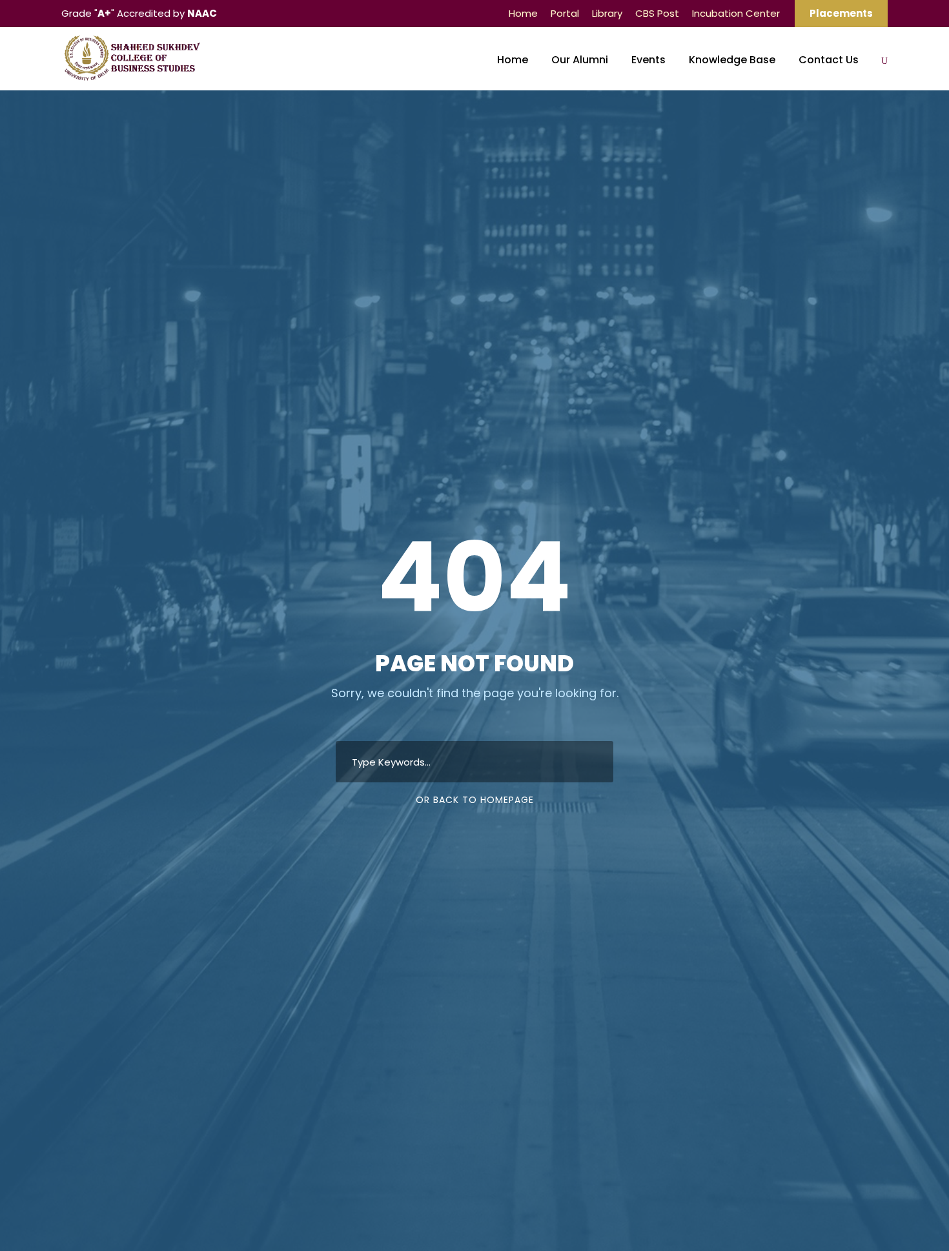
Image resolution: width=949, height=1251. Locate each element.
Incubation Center (736, 13)
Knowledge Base (732, 59)
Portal (565, 13)
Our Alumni (579, 59)
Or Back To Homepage (475, 799)
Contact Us (829, 59)
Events (648, 59)
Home (523, 13)
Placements (841, 13)
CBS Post (657, 13)
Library (607, 13)
